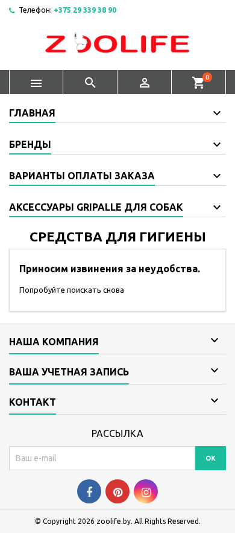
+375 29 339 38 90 (85, 10)
